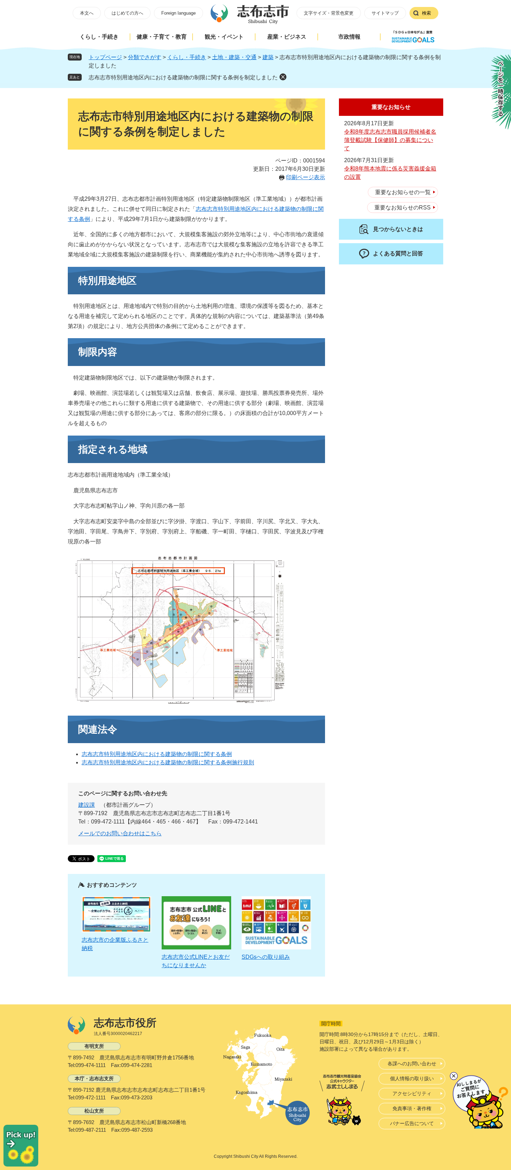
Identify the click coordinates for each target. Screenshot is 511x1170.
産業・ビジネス (286, 37)
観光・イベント (224, 37)
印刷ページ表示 (305, 177)
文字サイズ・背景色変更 (329, 13)
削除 (282, 76)
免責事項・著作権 (411, 1108)
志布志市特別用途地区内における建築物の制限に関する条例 (157, 754)
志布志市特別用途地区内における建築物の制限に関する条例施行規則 (168, 762)
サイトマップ (385, 13)
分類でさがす (144, 57)
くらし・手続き (99, 37)
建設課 (86, 805)
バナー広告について (412, 1123)
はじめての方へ (127, 13)
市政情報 (349, 37)
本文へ (87, 13)
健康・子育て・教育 (162, 37)
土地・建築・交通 (234, 57)
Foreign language (178, 13)
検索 (426, 13)
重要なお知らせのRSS (402, 207)
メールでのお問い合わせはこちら (120, 833)
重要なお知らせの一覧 (403, 192)
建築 (268, 57)
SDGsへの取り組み (266, 957)
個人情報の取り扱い (412, 1078)
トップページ (105, 57)
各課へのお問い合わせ (412, 1063)
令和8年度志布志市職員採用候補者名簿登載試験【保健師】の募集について (390, 140)
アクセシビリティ (411, 1093)
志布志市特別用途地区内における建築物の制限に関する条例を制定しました (183, 77)
